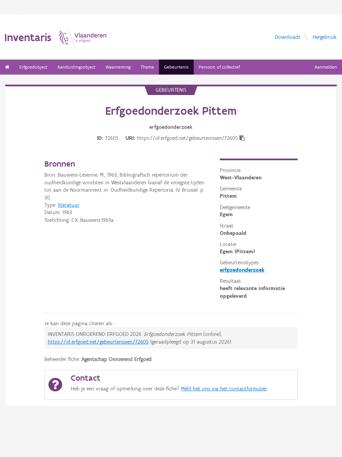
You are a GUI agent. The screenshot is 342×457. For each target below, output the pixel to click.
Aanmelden (326, 67)
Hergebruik (325, 36)
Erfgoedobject (33, 67)
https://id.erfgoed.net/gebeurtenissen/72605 (98, 342)
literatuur (68, 205)
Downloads (287, 36)
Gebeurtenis (176, 67)
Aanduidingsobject (76, 67)
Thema (147, 67)
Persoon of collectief (219, 67)
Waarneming (118, 67)
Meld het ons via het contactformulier (224, 388)
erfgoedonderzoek (242, 270)
